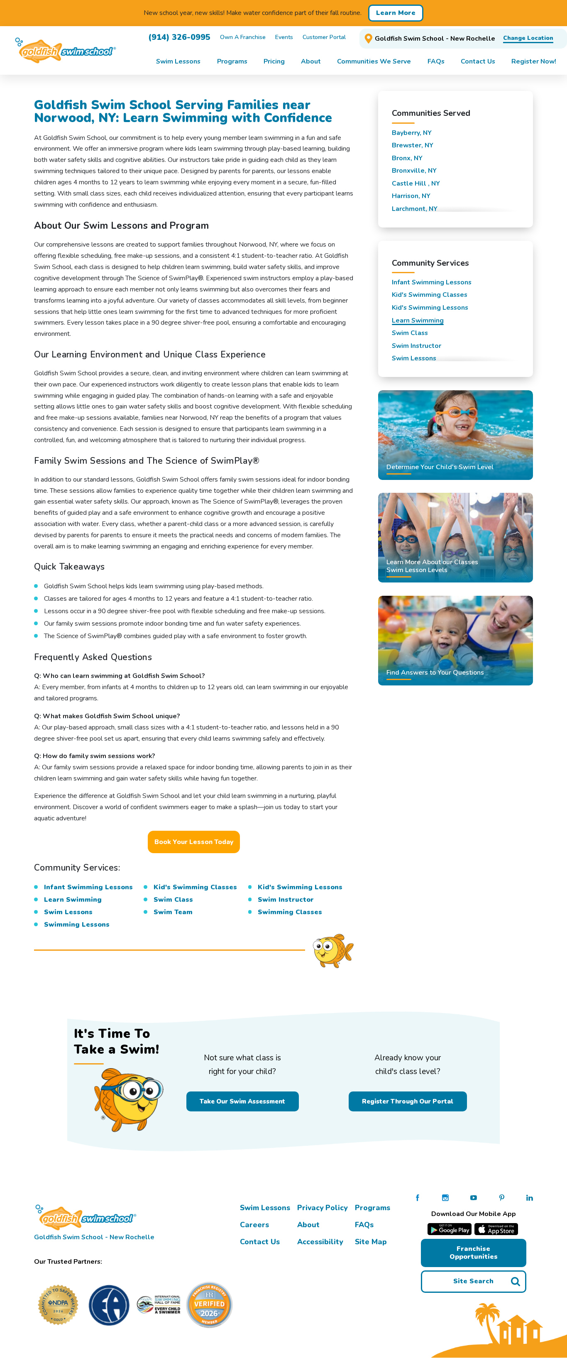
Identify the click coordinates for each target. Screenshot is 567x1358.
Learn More (395, 12)
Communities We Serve (374, 61)
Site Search (473, 1281)
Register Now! (533, 61)
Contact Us (260, 1242)
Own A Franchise (243, 37)
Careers (254, 1225)
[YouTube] (473, 1197)
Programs (372, 1208)
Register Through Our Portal (407, 1101)
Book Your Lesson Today (193, 842)
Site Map (371, 1242)
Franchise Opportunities (474, 1252)
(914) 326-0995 (179, 37)
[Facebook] (417, 1197)
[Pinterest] (502, 1197)
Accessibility (320, 1242)
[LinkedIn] (529, 1197)
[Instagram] (445, 1197)
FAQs (364, 1225)
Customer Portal (324, 37)
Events (284, 37)
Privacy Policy (322, 1208)
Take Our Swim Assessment (242, 1101)
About (308, 1225)
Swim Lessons (265, 1208)
